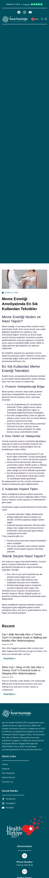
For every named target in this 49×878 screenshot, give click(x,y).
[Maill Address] (24, 871)
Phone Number (24, 862)
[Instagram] (24, 12)
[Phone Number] (24, 855)
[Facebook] (19, 12)
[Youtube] (30, 12)
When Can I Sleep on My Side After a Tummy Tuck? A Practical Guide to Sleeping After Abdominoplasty (23, 670)
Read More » (9, 658)
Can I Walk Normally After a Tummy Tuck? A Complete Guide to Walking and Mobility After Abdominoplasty (24, 637)
